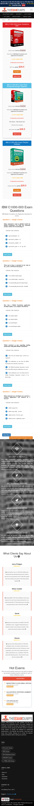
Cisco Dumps (27, 14)
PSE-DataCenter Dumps (8, 754)
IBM (9, 20)
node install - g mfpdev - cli (15, 243)
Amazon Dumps (16, 16)
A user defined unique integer (15, 275)
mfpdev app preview (13, 408)
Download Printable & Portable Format (21, 438)
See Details (10, 686)
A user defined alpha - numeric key (16, 279)
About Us (4, 772)
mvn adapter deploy (13, 315)
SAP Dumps (7, 16)
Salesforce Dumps (8, 14)
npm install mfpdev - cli (14, 236)
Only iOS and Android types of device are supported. (17, 357)
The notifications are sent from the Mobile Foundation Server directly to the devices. (17, 362)
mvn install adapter (13, 322)
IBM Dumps (19, 14)
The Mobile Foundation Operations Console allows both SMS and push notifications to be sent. (17, 368)
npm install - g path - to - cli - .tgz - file (17, 246)
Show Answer (7, 254)
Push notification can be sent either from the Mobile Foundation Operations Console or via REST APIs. (17, 375)
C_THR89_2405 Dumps (8, 761)
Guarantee (4, 776)
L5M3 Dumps (5, 751)
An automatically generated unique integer (18, 282)
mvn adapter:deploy (13, 319)
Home (3, 20)
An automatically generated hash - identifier (18, 286)
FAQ (3, 774)
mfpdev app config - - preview (15, 411)
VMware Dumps (27, 16)
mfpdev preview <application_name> (17, 418)
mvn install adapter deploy (14, 326)
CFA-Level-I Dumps (7, 748)
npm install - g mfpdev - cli (14, 239)
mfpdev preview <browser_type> (16, 415)
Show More (6, 435)
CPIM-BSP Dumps (7, 757)
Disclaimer (4, 778)
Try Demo (17, 71)
